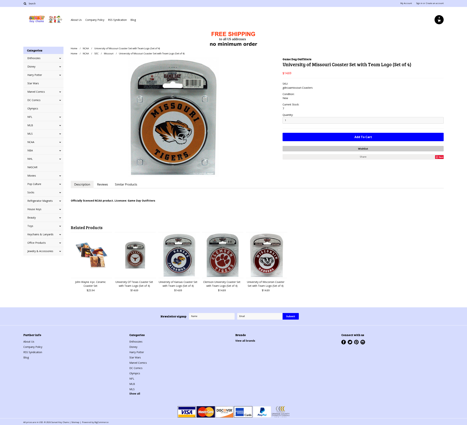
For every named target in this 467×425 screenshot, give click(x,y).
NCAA (30, 142)
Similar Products (126, 184)
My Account (406, 3)
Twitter (350, 342)
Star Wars (33, 83)
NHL (30, 159)
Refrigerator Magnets (40, 200)
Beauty (31, 217)
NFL (29, 117)
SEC (96, 53)
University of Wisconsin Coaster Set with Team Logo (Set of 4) (265, 283)
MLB (30, 125)
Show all (134, 393)
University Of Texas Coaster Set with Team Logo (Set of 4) (134, 283)
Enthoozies (33, 58)
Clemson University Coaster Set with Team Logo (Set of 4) (221, 283)
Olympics (32, 108)
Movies (31, 175)
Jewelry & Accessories (40, 251)
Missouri (108, 53)
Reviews (102, 184)
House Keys (34, 209)
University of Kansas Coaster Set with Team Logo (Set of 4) (178, 283)
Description (82, 184)
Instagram (362, 342)
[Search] (24, 3)
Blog (133, 20)
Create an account (435, 3)
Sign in (419, 3)
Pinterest (356, 342)
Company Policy (94, 20)
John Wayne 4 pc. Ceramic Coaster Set (90, 283)
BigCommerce (101, 422)
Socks (30, 192)
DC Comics (33, 100)
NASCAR (32, 167)
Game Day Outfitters (297, 59)
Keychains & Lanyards (40, 234)
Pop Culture (34, 184)
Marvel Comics (36, 91)
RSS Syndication (117, 20)
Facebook (343, 342)
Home (74, 48)
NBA (30, 150)
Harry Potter (34, 75)
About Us (76, 20)
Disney (31, 66)
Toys (30, 226)
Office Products (36, 242)
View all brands (245, 340)
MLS (30, 133)
